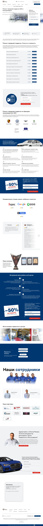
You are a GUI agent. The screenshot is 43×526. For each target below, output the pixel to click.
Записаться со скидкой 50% (33, 191)
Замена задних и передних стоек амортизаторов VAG (14, 66)
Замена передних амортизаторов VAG (12, 63)
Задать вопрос (36, 472)
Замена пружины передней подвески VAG (12, 57)
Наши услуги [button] (14, 4)
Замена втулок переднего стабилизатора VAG (13, 72)
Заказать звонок (37, 4)
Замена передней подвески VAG (11, 54)
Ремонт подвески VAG (10, 6)
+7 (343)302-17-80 (24, 95)
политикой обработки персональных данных (34, 22)
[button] (39, 236)
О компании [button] (4, 4)
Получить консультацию (34, 24)
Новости (19, 4)
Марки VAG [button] (9, 4)
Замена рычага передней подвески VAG (12, 51)
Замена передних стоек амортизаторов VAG (13, 69)
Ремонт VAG (4, 6)
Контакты (26, 4)
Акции (22, 4)
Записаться (34, 51)
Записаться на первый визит (35, 318)
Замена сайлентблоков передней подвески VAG (13, 60)
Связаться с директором (23, 445)
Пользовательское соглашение (23, 511)
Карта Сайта (15, 511)
